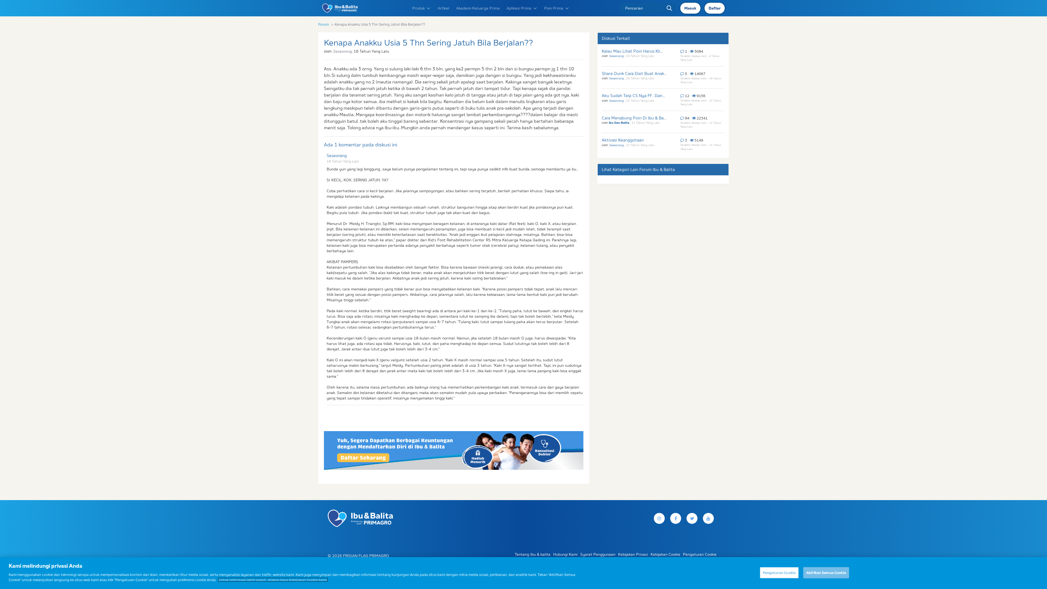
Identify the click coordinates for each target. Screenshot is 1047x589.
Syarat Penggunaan (597, 554)
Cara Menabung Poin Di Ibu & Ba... (634, 118)
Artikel (443, 8)
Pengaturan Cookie (779, 572)
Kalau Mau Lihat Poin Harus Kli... (632, 51)
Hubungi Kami (565, 554)
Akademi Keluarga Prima (478, 8)
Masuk (690, 8)
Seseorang (337, 155)
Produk (418, 8)
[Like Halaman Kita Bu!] (675, 518)
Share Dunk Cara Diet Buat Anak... (634, 73)
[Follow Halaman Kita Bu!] (659, 518)
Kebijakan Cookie (665, 554)
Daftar (715, 8)
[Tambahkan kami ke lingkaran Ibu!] (708, 518)
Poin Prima (553, 8)
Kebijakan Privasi (633, 554)
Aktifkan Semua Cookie (826, 572)
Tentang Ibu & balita (532, 554)
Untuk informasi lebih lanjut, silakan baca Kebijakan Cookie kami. (273, 580)
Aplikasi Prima (519, 8)
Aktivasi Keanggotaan (623, 140)
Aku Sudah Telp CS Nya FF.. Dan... (633, 95)
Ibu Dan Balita (619, 123)
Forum (323, 24)
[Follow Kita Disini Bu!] (692, 518)
